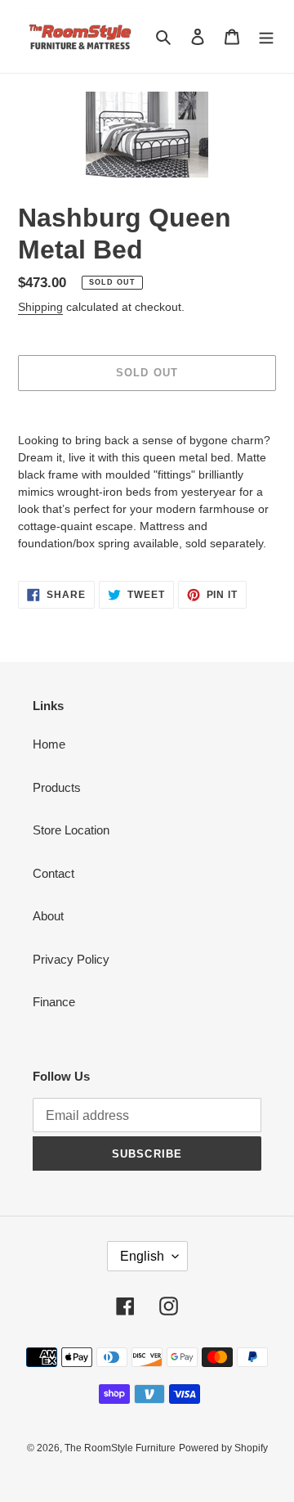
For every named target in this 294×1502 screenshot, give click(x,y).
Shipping (40, 306)
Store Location (71, 830)
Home (49, 744)
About (48, 916)
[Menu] (266, 36)
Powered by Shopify (223, 1448)
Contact (53, 873)
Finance (54, 1002)
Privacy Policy (71, 959)
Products (57, 787)
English (142, 1256)
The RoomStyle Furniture (120, 1448)
